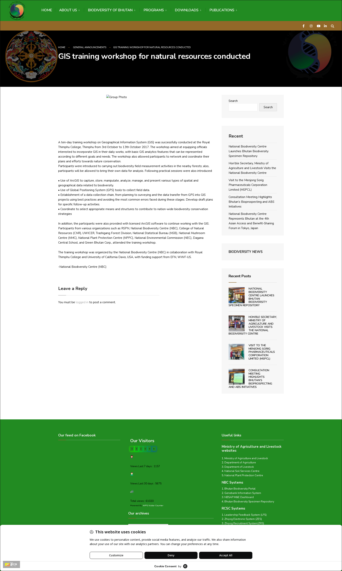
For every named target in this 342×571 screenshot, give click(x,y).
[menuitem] (69, 9)
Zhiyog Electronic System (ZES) (243, 519)
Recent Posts (240, 276)
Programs (154, 10)
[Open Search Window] (332, 25)
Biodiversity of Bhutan (110, 10)
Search (233, 101)
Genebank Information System (242, 493)
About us (68, 10)
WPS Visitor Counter (153, 505)
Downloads (187, 10)
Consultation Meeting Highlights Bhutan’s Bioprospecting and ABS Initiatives (251, 202)
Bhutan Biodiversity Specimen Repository (249, 501)
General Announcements (89, 47)
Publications (222, 10)
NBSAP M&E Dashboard (239, 497)
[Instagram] (311, 25)
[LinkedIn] (325, 25)
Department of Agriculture (240, 462)
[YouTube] (318, 25)
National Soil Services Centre (241, 471)
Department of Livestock (239, 467)
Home (47, 10)
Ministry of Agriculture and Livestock (246, 458)
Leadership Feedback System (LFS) (245, 515)
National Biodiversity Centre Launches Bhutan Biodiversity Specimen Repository (249, 151)
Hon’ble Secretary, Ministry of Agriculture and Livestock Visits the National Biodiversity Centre (252, 168)
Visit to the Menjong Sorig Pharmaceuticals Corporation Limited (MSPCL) (248, 185)
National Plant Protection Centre (243, 475)
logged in (82, 302)
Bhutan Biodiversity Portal (240, 489)
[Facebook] (304, 25)
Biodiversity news (246, 252)
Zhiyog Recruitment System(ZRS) (244, 523)
